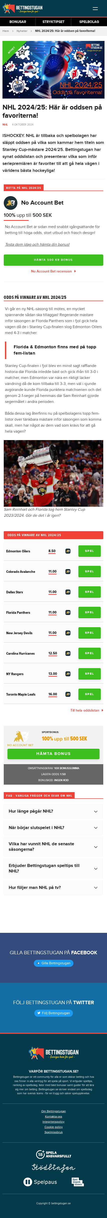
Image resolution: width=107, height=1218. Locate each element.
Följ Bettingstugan (55, 1013)
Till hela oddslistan (84, 710)
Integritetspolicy (53, 1121)
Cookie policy (54, 1127)
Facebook (84, 953)
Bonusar (17, 22)
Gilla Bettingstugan (55, 963)
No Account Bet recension (51, 271)
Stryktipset (53, 22)
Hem (5, 31)
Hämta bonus (53, 753)
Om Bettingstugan (53, 1111)
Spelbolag (89, 22)
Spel (89, 551)
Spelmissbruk (54, 1132)
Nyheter (22, 31)
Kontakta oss (53, 1116)
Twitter (83, 1003)
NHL (5, 124)
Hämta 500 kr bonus (53, 259)
